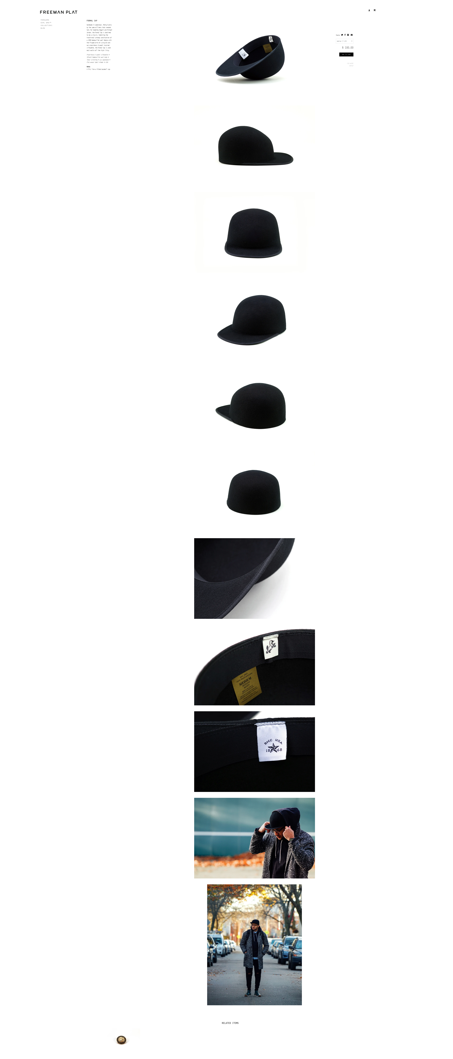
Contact (351, 65)
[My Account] (369, 10)
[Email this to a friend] (351, 35)
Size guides (350, 63)
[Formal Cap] (254, 62)
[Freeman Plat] (75, 12)
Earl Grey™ (46, 22)
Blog (43, 28)
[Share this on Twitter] (342, 35)
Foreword (45, 20)
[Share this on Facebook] (345, 35)
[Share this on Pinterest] (348, 35)
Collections (46, 25)
